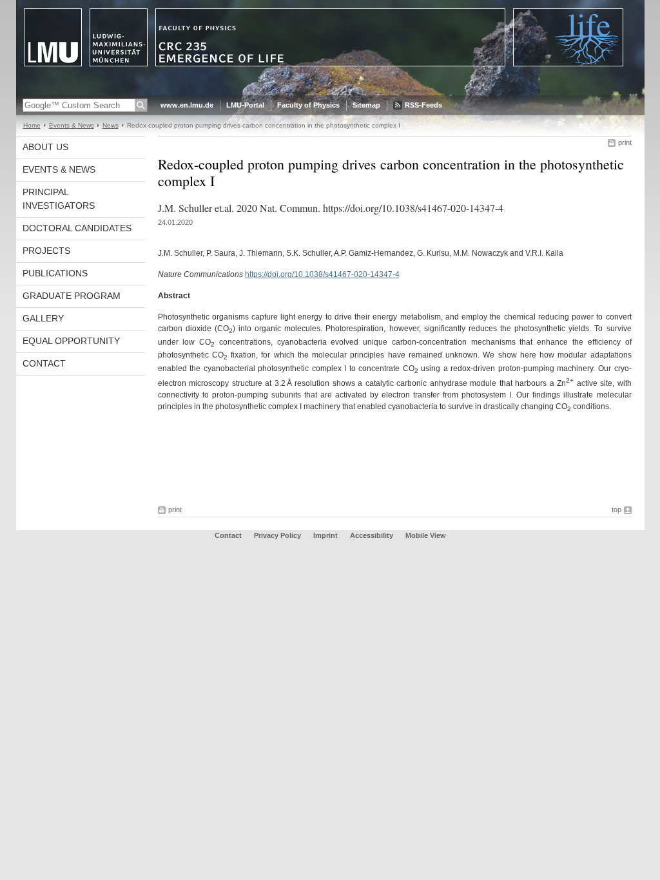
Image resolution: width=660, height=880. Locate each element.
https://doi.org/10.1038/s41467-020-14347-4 (322, 274)
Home (32, 125)
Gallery (43, 318)
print (625, 142)
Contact (44, 363)
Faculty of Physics (308, 105)
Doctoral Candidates (77, 228)
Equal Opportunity (71, 341)
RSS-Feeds (423, 105)
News (110, 125)
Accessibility (372, 535)
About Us (45, 147)
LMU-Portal (245, 105)
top (616, 509)
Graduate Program (72, 296)
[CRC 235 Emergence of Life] (330, 92)
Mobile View (425, 535)
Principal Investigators (59, 199)
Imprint (325, 535)
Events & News (71, 125)
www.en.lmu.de (186, 105)
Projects (46, 250)
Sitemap (366, 105)
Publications (55, 273)
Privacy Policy (277, 535)
